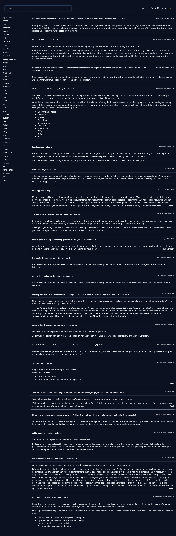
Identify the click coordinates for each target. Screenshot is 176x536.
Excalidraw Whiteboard (42, 147)
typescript (7, 152)
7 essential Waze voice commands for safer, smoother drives (57, 214)
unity (5, 159)
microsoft (7, 86)
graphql (6, 48)
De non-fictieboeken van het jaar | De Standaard (53, 276)
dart (5, 24)
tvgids (5, 149)
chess (5, 20)
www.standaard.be (162, 257)
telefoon (6, 138)
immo (5, 52)
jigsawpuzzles (9, 59)
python (6, 117)
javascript (7, 55)
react (5, 121)
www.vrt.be (164, 392)
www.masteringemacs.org (160, 39)
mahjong (7, 72)
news (5, 90)
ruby (5, 131)
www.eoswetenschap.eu (160, 239)
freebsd (6, 41)
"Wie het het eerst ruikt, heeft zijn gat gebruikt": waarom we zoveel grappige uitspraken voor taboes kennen (78, 392)
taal (4, 135)
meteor (6, 83)
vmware (6, 173)
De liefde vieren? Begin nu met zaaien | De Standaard (54, 458)
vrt (4, 177)
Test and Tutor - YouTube (42, 363)
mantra (6, 76)
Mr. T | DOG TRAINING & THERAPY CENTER (50, 497)
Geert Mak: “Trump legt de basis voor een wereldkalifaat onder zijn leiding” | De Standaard (71, 345)
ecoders (6, 27)
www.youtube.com (162, 362)
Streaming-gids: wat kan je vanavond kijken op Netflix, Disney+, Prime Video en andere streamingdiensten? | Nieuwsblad (84, 415)
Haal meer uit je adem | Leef (44, 169)
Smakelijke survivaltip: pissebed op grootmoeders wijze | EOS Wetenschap (64, 239)
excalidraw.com (163, 146)
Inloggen (145, 8)
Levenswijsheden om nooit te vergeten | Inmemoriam (55, 325)
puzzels (6, 114)
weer (5, 180)
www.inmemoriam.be (161, 324)
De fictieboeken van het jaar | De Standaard (51, 258)
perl (4, 107)
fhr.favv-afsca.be (162, 190)
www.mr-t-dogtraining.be (160, 496)
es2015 (6, 31)
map (5, 79)
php (4, 111)
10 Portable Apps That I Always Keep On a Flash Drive (55, 89)
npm (5, 97)
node (5, 93)
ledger (6, 62)
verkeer (6, 163)
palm (5, 100)
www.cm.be (164, 169)
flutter (5, 38)
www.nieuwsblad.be (161, 67)
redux (5, 124)
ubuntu (6, 156)
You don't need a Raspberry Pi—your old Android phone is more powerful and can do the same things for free (78, 19)
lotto (5, 69)
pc (4, 104)
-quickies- (7, 17)
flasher (6, 34)
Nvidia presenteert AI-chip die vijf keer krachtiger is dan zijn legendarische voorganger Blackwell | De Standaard (80, 294)
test (4, 145)
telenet (6, 142)
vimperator (8, 169)
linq (4, 66)
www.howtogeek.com (161, 18)
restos (5, 128)
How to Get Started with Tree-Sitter (47, 40)
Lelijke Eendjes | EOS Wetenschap (46, 433)
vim (4, 166)
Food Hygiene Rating (41, 190)
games (6, 45)
